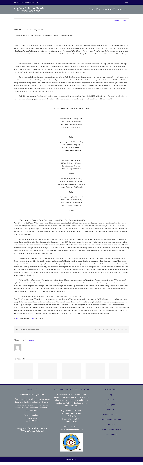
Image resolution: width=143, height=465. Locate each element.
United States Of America (111, 429)
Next (125, 20)
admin (17, 318)
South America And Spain (111, 419)
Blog (33, 318)
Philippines (111, 404)
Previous (117, 20)
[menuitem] (126, 2)
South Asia (111, 424)
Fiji (111, 394)
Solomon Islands (111, 414)
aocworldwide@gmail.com (31, 2)
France (111, 409)
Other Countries (111, 434)
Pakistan (111, 399)
